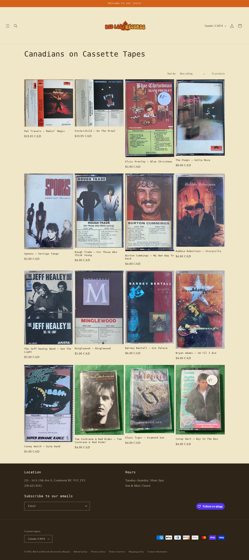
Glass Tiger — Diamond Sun (144, 437)
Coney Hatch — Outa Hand (42, 446)
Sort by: (171, 73)
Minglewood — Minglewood (93, 348)
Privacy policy (98, 552)
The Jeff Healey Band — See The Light (47, 350)
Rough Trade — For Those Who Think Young (96, 254)
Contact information (157, 552)
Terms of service (117, 552)
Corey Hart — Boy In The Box (197, 439)
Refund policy (80, 552)
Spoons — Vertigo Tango (41, 253)
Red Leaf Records (41, 552)
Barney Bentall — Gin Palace (146, 348)
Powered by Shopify (60, 552)
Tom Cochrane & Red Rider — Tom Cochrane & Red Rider (98, 441)
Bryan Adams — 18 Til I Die (196, 353)
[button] (8, 26)
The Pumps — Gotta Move (193, 160)
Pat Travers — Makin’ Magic (44, 131)
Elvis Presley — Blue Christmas (148, 161)
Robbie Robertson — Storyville (198, 251)
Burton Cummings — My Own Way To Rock (149, 257)
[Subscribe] (86, 506)
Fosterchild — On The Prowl (95, 131)
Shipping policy (136, 552)
